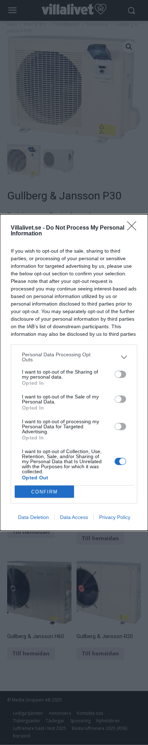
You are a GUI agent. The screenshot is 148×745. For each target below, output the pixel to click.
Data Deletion (33, 517)
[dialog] (74, 372)
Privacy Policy (114, 517)
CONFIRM (44, 492)
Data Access (74, 517)
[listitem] (74, 357)
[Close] (134, 228)
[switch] (120, 374)
